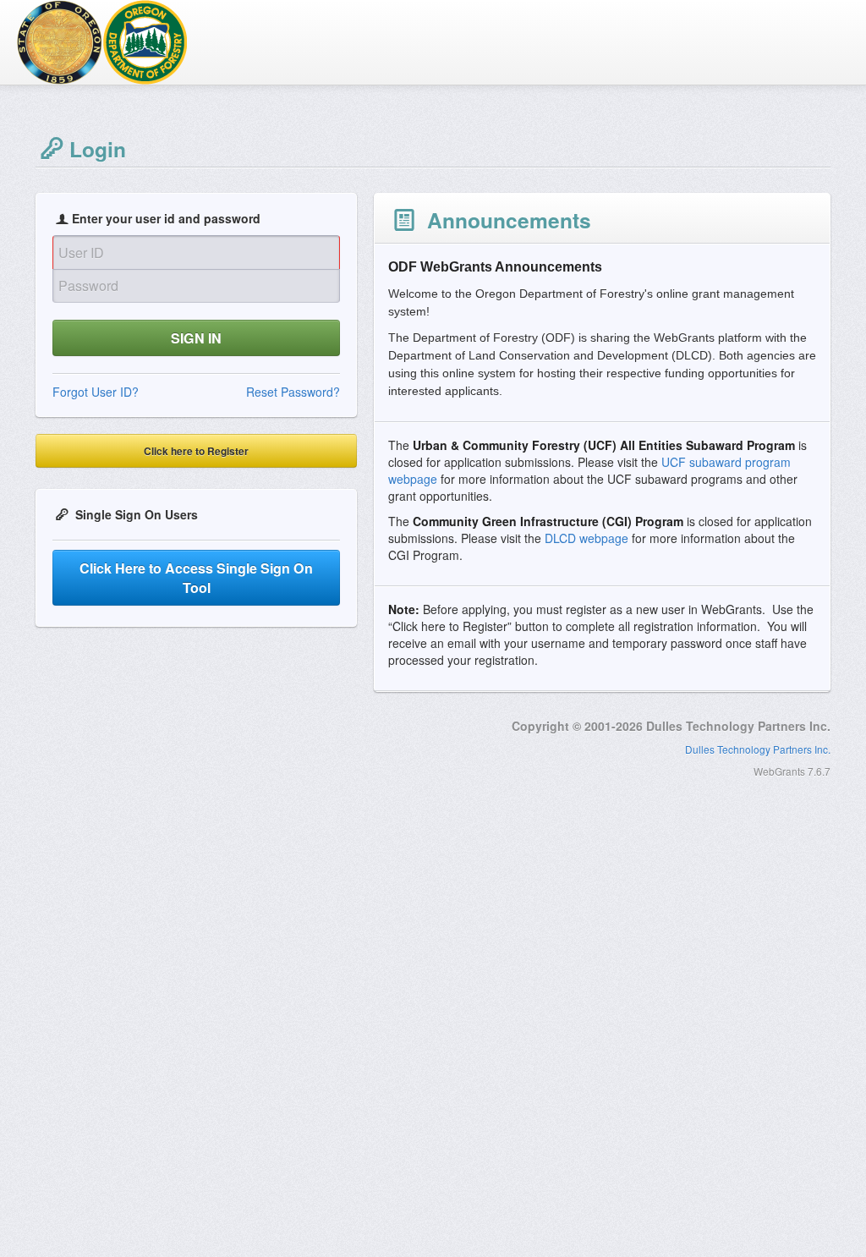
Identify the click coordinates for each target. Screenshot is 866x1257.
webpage (412, 478)
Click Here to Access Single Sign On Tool (196, 577)
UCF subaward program (726, 461)
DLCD (562, 538)
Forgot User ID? (95, 391)
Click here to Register (196, 450)
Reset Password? (293, 391)
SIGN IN (196, 338)
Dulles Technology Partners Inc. (757, 749)
